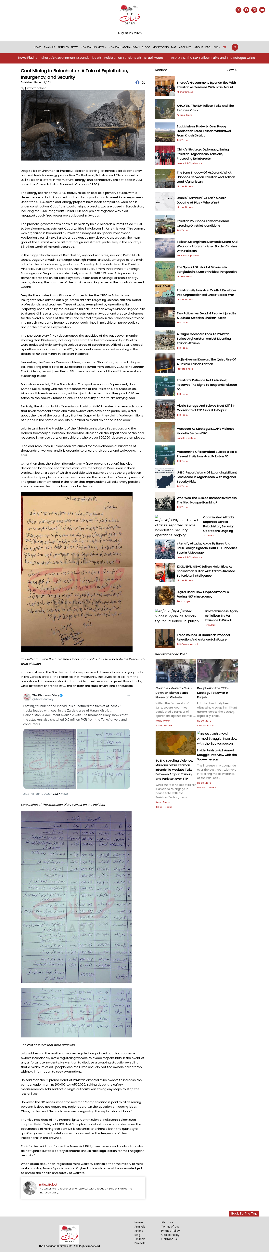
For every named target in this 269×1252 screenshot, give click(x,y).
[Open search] (235, 47)
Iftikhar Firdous (185, 91)
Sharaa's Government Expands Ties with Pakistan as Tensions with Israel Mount (69, 57)
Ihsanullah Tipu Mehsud (190, 163)
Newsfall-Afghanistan (124, 47)
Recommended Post (171, 654)
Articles (63, 47)
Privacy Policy (170, 1231)
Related (161, 70)
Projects (140, 1243)
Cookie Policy (170, 1235)
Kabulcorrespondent (188, 255)
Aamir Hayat (184, 601)
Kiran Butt (210, 624)
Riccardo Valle (185, 368)
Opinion (139, 1239)
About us (167, 1222)
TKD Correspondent (187, 644)
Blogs (146, 47)
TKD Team (182, 140)
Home (37, 47)
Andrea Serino (184, 115)
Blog (137, 1235)
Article (138, 1231)
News (74, 47)
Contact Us (169, 1239)
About (198, 47)
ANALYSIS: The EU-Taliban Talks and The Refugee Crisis (180, 57)
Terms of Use (170, 1227)
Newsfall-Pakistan (93, 47)
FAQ (208, 47)
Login (216, 47)
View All (232, 70)
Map (174, 47)
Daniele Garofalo (186, 438)
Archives (185, 47)
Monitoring (161, 47)
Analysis (49, 47)
